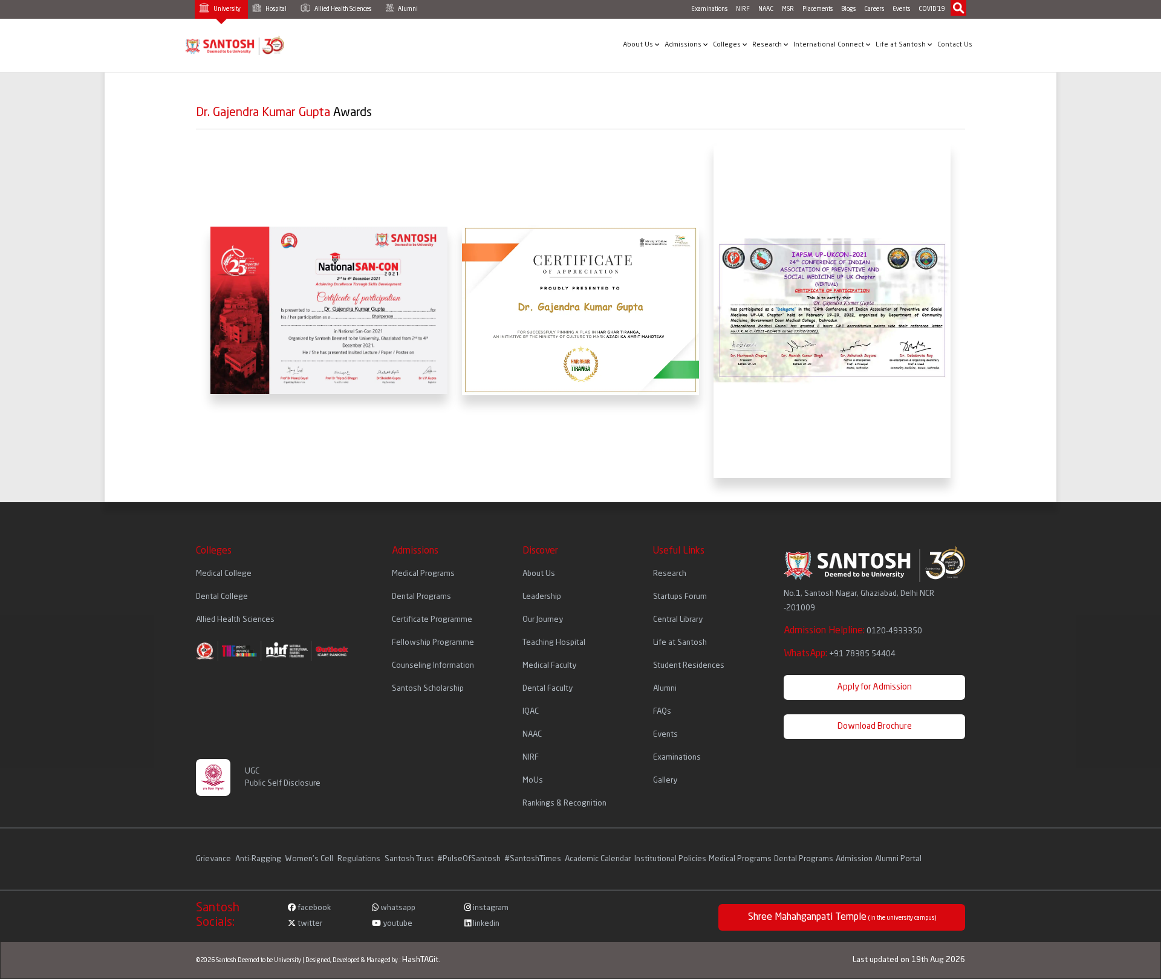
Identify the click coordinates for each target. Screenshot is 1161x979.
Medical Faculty (549, 666)
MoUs (532, 780)
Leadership (541, 597)
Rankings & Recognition (564, 803)
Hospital (275, 9)
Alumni (407, 9)
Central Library (678, 620)
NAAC (765, 9)
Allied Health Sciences (342, 9)
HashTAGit (420, 960)
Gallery (665, 780)
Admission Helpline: (853, 631)
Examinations (709, 9)
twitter (309, 924)
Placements (817, 9)
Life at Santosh (902, 45)
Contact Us (954, 45)
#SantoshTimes (532, 859)
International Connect (829, 45)
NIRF (743, 9)
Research (768, 45)
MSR (788, 9)
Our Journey (542, 620)
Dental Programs (421, 597)
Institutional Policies (670, 859)
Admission (854, 859)
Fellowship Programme (433, 643)
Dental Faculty (547, 689)
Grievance (214, 859)
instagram (490, 908)
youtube (396, 924)
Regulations (359, 859)
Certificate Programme (432, 620)
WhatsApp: (840, 654)
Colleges (728, 45)
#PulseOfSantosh (469, 859)
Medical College (224, 574)
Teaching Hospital (553, 643)
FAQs (662, 712)
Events (901, 9)
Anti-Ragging (259, 859)
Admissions (684, 45)
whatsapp (397, 908)
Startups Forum (680, 597)
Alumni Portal (898, 859)
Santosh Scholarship (428, 689)
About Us (639, 45)
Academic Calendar (598, 859)
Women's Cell (310, 859)
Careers (874, 9)
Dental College (222, 597)
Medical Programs (423, 574)
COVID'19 (932, 9)
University (226, 9)
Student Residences (688, 666)
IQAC (530, 712)
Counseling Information (433, 666)
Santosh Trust (409, 859)
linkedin (485, 924)
